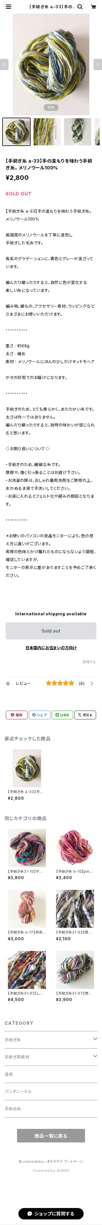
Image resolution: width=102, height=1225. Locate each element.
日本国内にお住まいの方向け (51, 647)
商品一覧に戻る (51, 1136)
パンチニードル (18, 1091)
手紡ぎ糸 (13, 1039)
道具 (9, 1074)
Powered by (45, 1170)
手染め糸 (13, 1108)
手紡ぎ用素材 (17, 1056)
